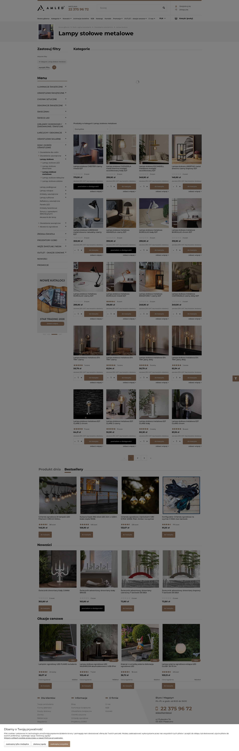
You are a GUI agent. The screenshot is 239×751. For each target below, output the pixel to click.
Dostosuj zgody (39, 744)
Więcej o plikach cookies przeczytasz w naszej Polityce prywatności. (33, 738)
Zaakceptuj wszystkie (59, 744)
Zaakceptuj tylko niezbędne (17, 744)
